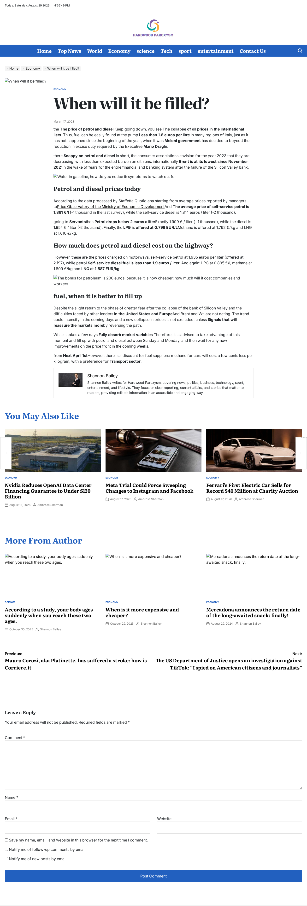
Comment (15, 737)
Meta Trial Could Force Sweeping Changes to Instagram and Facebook (149, 487)
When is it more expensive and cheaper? (142, 612)
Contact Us (253, 50)
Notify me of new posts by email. (38, 858)
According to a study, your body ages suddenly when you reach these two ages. (49, 615)
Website (164, 818)
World (94, 50)
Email (11, 818)
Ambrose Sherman (50, 505)
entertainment (216, 50)
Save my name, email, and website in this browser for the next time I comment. (78, 840)
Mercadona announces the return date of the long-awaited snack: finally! (253, 612)
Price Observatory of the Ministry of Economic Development (111, 206)
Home (44, 50)
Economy (119, 50)
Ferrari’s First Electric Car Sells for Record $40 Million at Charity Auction (252, 487)
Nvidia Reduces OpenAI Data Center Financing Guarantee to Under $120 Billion (48, 490)
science (145, 50)
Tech (166, 50)
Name (11, 797)
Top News (69, 50)
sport (185, 50)
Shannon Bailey (50, 629)
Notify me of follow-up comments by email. (47, 849)
